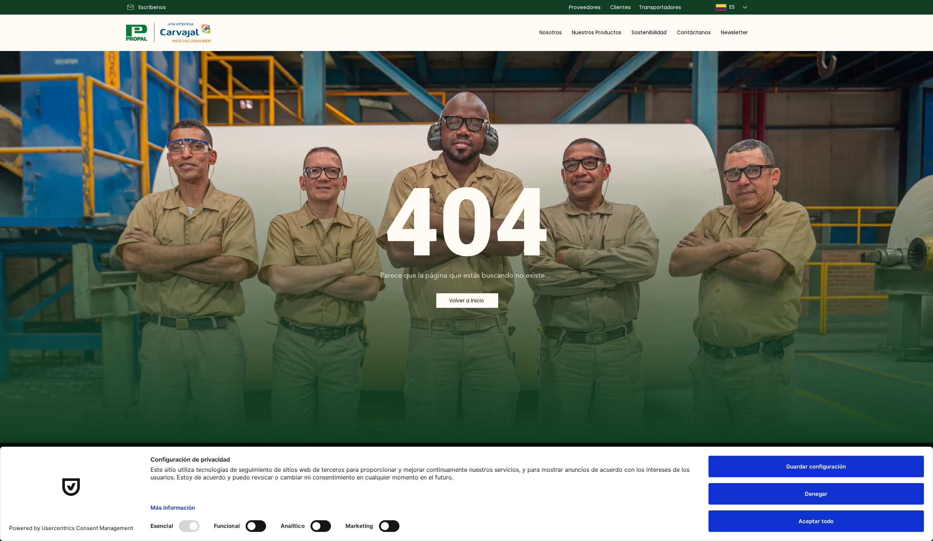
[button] (550, 32)
